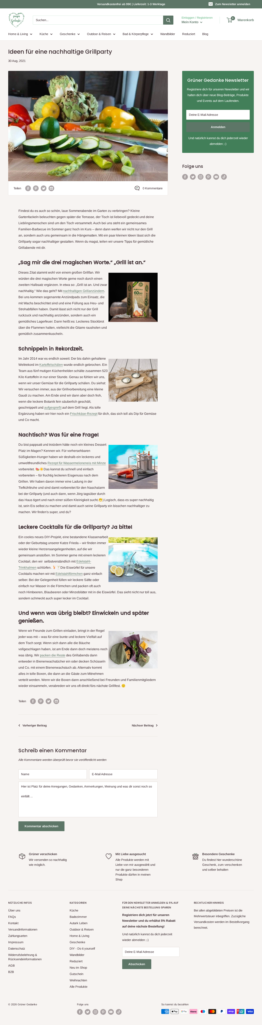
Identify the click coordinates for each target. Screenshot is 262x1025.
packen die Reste (52, 655)
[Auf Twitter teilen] (43, 188)
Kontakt (13, 923)
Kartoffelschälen (51, 364)
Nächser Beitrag (143, 725)
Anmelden (218, 127)
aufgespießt (52, 407)
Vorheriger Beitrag (35, 725)
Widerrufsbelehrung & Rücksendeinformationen (25, 957)
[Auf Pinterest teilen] (36, 188)
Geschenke (67, 34)
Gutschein (76, 974)
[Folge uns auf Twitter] (193, 177)
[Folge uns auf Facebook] (185, 177)
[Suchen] (168, 20)
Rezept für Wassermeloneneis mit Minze (76, 463)
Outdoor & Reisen (99, 34)
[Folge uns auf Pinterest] (208, 177)
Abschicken (136, 964)
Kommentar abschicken (41, 826)
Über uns (14, 910)
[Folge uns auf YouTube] (216, 177)
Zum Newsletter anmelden (232, 4)
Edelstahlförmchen (69, 573)
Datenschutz (16, 948)
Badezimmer (78, 916)
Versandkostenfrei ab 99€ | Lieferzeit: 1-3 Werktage (131, 4)
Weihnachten (78, 980)
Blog (205, 34)
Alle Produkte (78, 986)
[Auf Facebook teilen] (28, 188)
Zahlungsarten (17, 936)
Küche (44, 34)
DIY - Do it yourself (82, 948)
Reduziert (188, 34)
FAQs (12, 916)
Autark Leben (78, 923)
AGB (11, 965)
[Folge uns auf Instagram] (200, 177)
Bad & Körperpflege (136, 34)
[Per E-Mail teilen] (51, 188)
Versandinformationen (22, 929)
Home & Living (18, 34)
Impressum (16, 942)
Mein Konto (190, 22)
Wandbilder (167, 34)
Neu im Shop (78, 967)
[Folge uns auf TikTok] (224, 177)
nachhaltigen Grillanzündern (83, 291)
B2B (11, 972)
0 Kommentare (153, 188)
